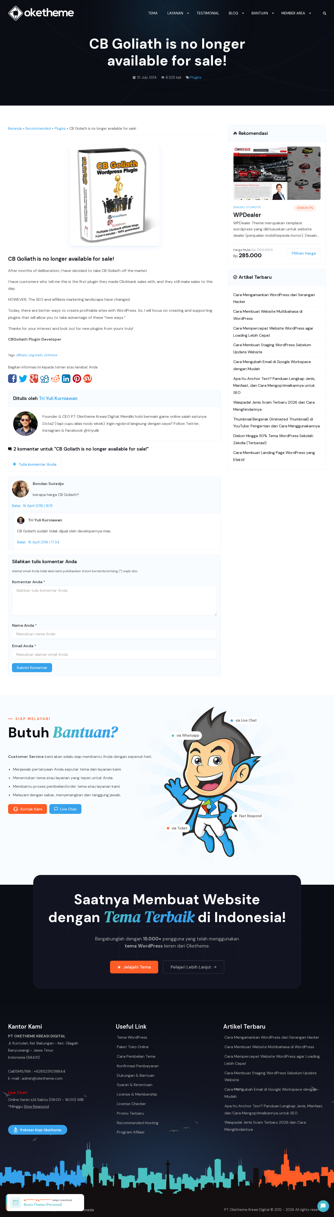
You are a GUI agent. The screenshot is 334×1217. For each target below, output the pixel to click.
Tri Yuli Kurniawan (58, 398)
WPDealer (247, 215)
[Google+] (34, 378)
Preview (260, 173)
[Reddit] (55, 378)
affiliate (21, 355)
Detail (290, 173)
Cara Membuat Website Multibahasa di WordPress (269, 1046)
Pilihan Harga (304, 253)
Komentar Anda (27, 581)
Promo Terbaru (130, 1113)
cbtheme (50, 355)
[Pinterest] (77, 378)
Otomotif (253, 207)
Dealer (238, 207)
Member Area (293, 13)
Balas (16, 506)
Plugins (195, 77)
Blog (233, 13)
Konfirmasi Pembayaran (138, 1065)
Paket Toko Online (133, 1046)
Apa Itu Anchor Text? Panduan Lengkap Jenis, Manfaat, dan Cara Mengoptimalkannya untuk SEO (274, 385)
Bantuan (260, 13)
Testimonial (208, 13)
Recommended (38, 128)
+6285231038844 (50, 1071)
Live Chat (68, 809)
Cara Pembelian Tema (136, 1056)
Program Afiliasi (130, 1132)
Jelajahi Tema (137, 967)
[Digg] (44, 378)
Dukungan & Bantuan (136, 1075)
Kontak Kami (31, 809)
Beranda (15, 128)
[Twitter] (23, 378)
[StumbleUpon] (87, 378)
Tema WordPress (132, 1037)
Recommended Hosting (137, 1122)
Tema (153, 13)
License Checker (131, 1103)
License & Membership (137, 1094)
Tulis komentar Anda (37, 464)
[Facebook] (12, 378)
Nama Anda (23, 625)
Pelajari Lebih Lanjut (191, 967)
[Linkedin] (66, 378)
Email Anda (22, 645)
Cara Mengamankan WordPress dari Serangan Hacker (271, 1037)
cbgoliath (35, 355)
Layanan (175, 13)
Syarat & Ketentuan (134, 1084)
